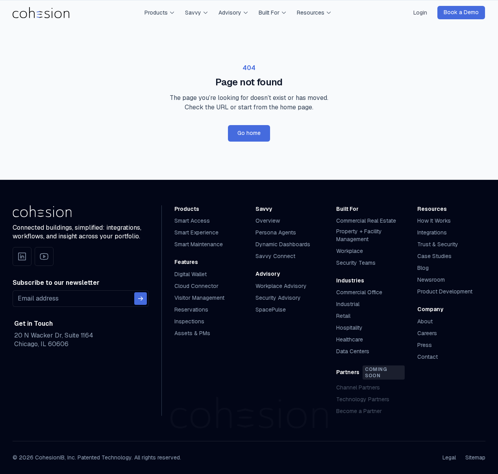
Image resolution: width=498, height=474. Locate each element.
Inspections (189, 321)
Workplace (349, 251)
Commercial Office (359, 292)
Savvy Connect (275, 256)
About (425, 321)
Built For (269, 12)
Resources (310, 12)
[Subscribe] (140, 298)
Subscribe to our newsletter (56, 282)
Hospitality (349, 327)
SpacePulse (270, 309)
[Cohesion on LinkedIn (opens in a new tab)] (22, 256)
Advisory (229, 12)
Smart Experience (196, 232)
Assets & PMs (192, 333)
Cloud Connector (196, 286)
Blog (423, 267)
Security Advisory (278, 297)
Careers (427, 333)
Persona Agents (275, 232)
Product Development (444, 291)
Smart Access (192, 220)
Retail (343, 315)
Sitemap (475, 457)
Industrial (347, 304)
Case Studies (434, 256)
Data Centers (352, 351)
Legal (449, 457)
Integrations (432, 232)
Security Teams (356, 262)
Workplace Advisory (281, 286)
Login (420, 12)
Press (424, 345)
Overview (267, 220)
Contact (427, 356)
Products (156, 12)
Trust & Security (437, 244)
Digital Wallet (190, 274)
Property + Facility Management (359, 235)
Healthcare (349, 339)
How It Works (434, 220)
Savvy (193, 12)
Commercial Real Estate (366, 220)
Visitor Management (199, 297)
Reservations (191, 309)
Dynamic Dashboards (282, 244)
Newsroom (431, 279)
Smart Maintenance (198, 244)
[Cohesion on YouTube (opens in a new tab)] (44, 256)
